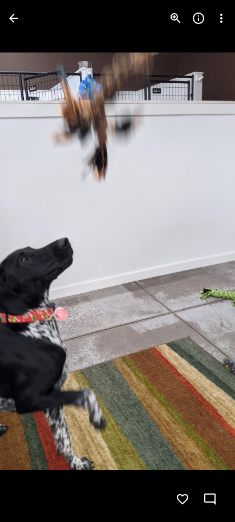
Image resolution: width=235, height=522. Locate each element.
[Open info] (198, 18)
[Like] (182, 499)
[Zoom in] (175, 18)
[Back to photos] (13, 18)
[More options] (221, 18)
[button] (32, 261)
